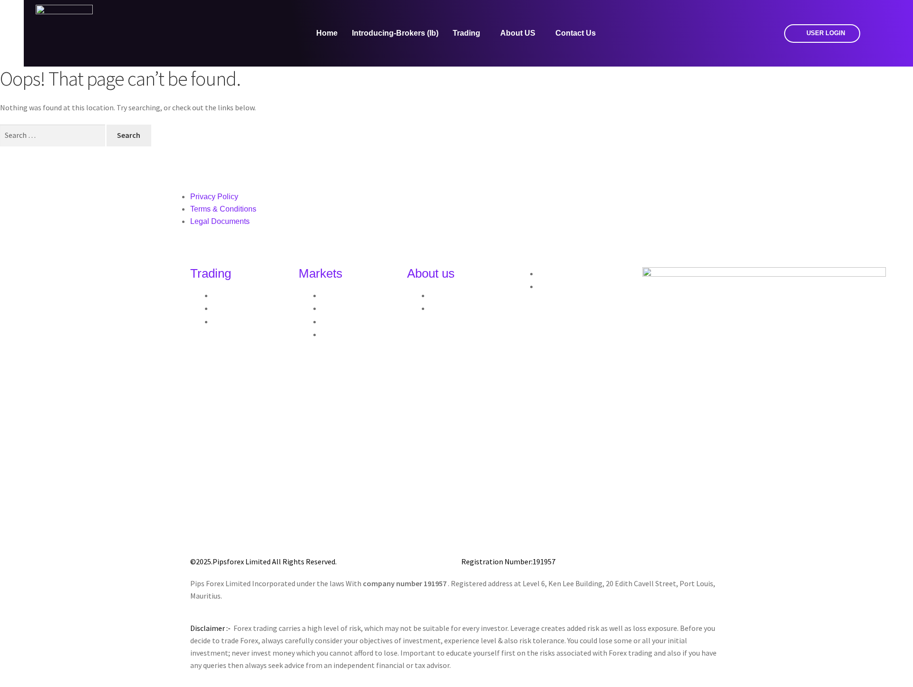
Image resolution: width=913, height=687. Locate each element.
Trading (466, 33)
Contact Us (575, 33)
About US (517, 33)
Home (327, 33)
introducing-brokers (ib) (395, 33)
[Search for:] (53, 135)
